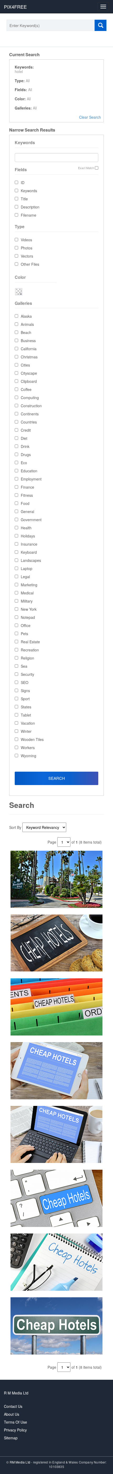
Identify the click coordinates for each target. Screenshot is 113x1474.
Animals (27, 324)
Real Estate (30, 641)
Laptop (26, 568)
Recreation (30, 649)
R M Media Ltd (16, 1392)
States (26, 706)
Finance (27, 487)
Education (29, 470)
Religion (27, 658)
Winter (26, 731)
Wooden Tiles (32, 739)
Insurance (29, 544)
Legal (25, 576)
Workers (28, 747)
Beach (26, 332)
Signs (25, 690)
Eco (24, 462)
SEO (24, 682)
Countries (29, 422)
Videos (26, 239)
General (27, 511)
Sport (25, 698)
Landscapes (31, 560)
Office (25, 625)
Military (27, 601)
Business (28, 340)
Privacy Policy (15, 1430)
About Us (11, 1414)
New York (29, 609)
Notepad (28, 617)
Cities (25, 365)
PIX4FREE (15, 6)
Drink (25, 446)
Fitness (27, 495)
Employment (31, 479)
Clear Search (90, 117)
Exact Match (86, 168)
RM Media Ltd (20, 1462)
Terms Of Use (15, 1422)
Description (30, 207)
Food (25, 503)
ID (22, 182)
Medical (27, 592)
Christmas (29, 356)
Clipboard (29, 381)
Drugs (26, 454)
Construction (31, 405)
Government (31, 519)
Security (27, 674)
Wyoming (28, 755)
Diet (24, 438)
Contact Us (13, 1406)
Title (24, 198)
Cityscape (29, 373)
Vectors (27, 256)
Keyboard (29, 552)
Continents (30, 413)
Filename (28, 215)
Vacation (28, 723)
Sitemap (11, 1437)
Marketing (29, 584)
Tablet (26, 715)
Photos (26, 247)
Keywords (29, 190)
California (29, 348)
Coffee (26, 389)
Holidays (28, 536)
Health (26, 527)
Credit (26, 430)
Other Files (30, 264)
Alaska (26, 316)
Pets (24, 633)
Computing (30, 397)
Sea (24, 666)
